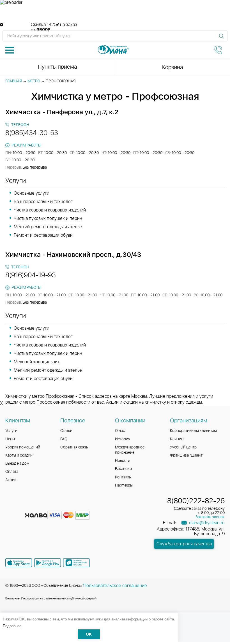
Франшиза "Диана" (187, 455)
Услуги (11, 431)
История (122, 439)
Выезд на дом (17, 464)
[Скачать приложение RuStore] (76, 562)
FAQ (63, 439)
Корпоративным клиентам (193, 431)
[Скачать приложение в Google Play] (47, 562)
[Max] (50, 506)
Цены (10, 439)
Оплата (11, 472)
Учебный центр (183, 447)
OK (89, 634)
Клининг (177, 439)
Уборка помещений (22, 447)
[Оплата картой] (36, 515)
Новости (122, 461)
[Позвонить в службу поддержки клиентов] (218, 50)
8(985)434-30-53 (31, 133)
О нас (120, 431)
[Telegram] (41, 506)
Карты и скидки (19, 455)
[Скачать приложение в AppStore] (18, 562)
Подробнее (12, 626)
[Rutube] (31, 506)
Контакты (123, 477)
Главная (13, 81)
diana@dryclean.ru (206, 523)
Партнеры (124, 485)
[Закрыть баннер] (1, 25)
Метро (33, 81)
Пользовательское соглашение (115, 585)
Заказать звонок (210, 517)
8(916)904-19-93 (30, 275)
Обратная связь (74, 447)
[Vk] (10, 506)
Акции (11, 480)
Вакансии (123, 469)
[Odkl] (20, 506)
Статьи (66, 431)
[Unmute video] (115, 13)
